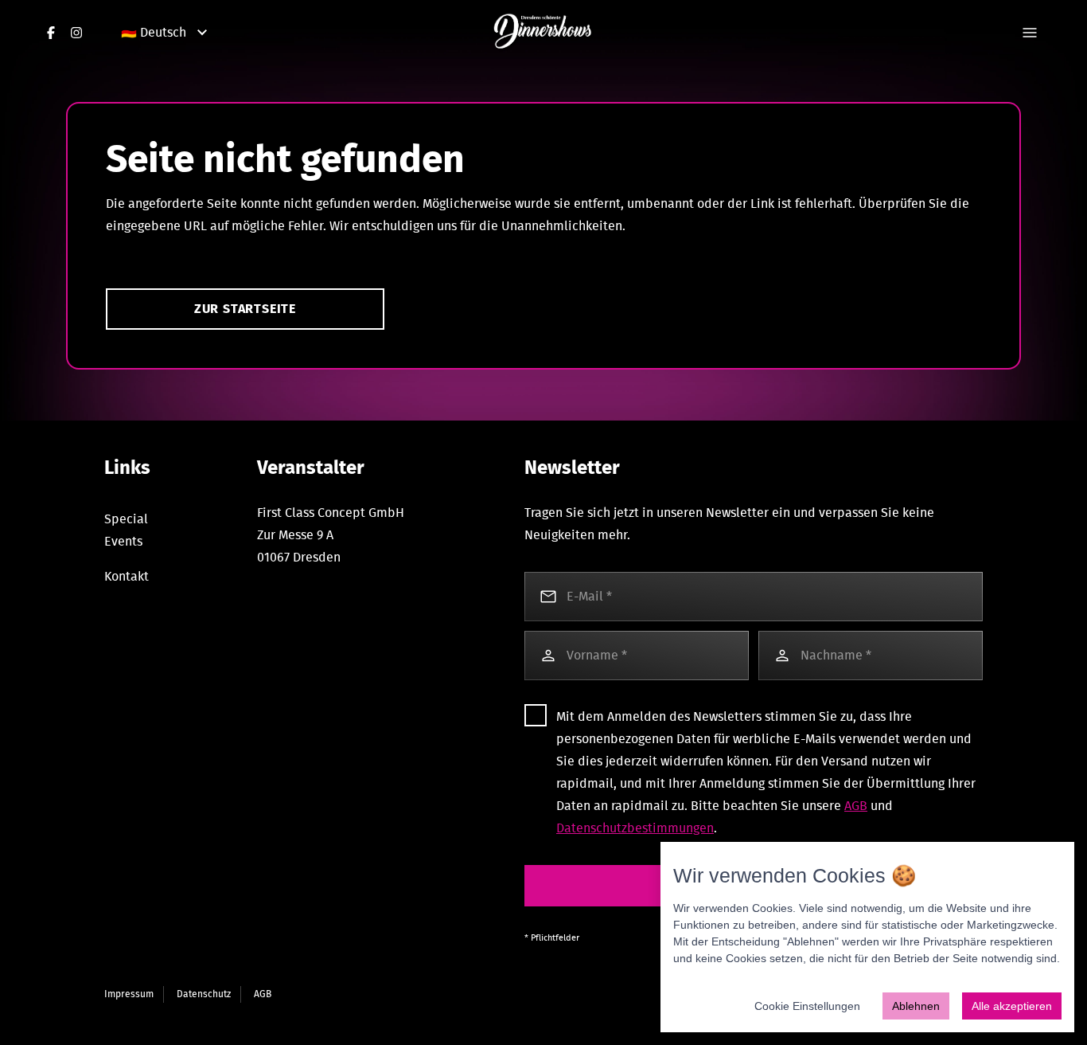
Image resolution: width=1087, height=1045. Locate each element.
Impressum (129, 994)
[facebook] (51, 32)
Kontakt (126, 576)
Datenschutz (204, 994)
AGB (855, 806)
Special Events (126, 530)
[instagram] (76, 32)
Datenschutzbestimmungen (635, 828)
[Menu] (1030, 33)
